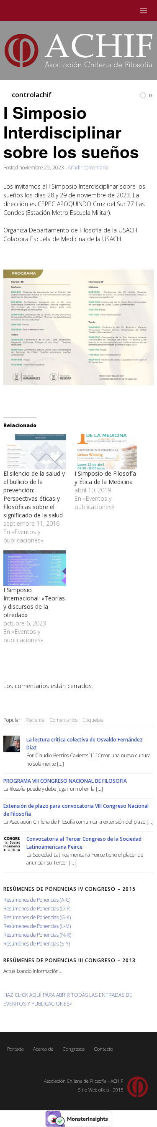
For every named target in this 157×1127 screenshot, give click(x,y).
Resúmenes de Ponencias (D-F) (36, 908)
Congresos (73, 1049)
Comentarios (63, 719)
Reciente (35, 719)
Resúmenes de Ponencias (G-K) (37, 917)
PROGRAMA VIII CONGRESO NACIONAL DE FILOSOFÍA (65, 780)
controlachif (31, 95)
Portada (15, 1049)
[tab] (12, 720)
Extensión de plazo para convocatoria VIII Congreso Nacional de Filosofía (76, 809)
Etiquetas (92, 719)
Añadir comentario (88, 167)
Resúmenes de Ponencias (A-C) (36, 899)
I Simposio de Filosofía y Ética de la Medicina (105, 477)
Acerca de (43, 1049)
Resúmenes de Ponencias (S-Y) (36, 943)
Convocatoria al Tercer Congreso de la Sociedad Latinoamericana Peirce (84, 842)
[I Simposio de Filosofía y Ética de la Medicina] (106, 451)
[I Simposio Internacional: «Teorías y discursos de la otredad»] (34, 568)
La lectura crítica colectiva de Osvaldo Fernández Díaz (84, 743)
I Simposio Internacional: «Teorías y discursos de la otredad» (34, 602)
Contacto (103, 1049)
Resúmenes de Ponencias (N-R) (37, 934)
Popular (12, 719)
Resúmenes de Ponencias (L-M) (37, 926)
